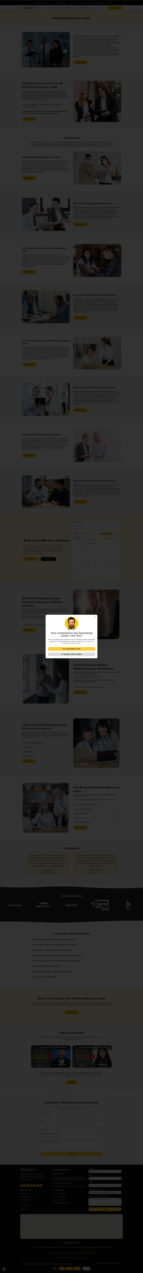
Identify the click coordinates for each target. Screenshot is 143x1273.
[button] (95, 617)
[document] (71, 636)
